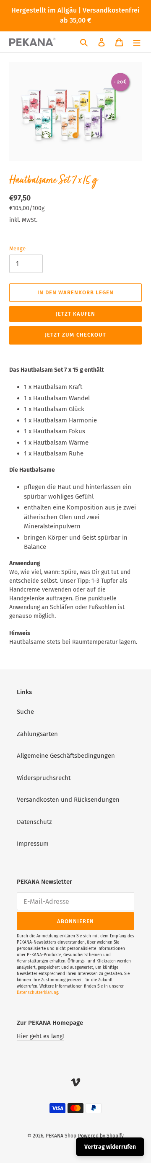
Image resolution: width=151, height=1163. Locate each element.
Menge (17, 248)
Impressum (33, 843)
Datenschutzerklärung (37, 992)
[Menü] (137, 42)
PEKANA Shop (61, 1136)
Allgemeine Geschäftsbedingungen (66, 755)
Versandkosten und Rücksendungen (68, 799)
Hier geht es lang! (40, 1036)
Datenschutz (34, 822)
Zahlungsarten (37, 734)
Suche (25, 711)
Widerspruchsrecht (43, 778)
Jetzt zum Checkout (75, 335)
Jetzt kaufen (75, 314)
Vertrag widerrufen (110, 1146)
